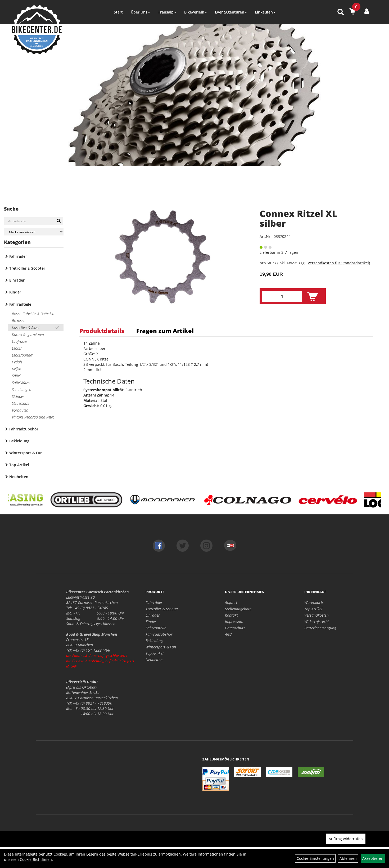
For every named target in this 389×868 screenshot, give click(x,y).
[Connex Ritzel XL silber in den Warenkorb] (312, 296)
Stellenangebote (238, 608)
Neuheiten (18, 476)
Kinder (15, 292)
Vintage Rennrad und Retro (33, 417)
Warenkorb (313, 602)
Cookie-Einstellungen (315, 858)
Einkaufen (264, 12)
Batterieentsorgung (320, 627)
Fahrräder (18, 256)
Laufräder (19, 341)
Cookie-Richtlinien (36, 859)
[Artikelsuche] (340, 12)
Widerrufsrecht (316, 621)
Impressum (234, 621)
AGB (228, 634)
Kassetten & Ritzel (25, 327)
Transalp (166, 12)
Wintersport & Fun (26, 452)
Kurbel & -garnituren (28, 334)
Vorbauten (20, 410)
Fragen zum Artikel (165, 331)
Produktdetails (101, 331)
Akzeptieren (372, 858)
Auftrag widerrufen (346, 838)
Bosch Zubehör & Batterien (33, 313)
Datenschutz (235, 627)
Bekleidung (19, 440)
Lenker (17, 348)
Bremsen (18, 320)
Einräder (17, 280)
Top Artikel (19, 464)
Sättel (16, 375)
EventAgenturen (229, 12)
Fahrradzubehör (23, 428)
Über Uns (139, 12)
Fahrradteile (20, 304)
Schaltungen (21, 389)
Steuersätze (20, 403)
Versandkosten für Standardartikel (338, 262)
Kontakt (231, 615)
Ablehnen (348, 858)
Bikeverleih (194, 12)
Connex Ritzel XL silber (298, 218)
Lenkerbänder (22, 355)
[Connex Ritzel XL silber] (163, 257)
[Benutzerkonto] (367, 11)
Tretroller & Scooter (27, 268)
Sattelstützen (21, 382)
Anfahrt (231, 602)
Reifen (16, 368)
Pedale (17, 361)
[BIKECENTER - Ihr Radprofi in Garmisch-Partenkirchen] (37, 29)
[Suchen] (58, 221)
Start (118, 12)
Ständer (18, 396)
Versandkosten (316, 615)
